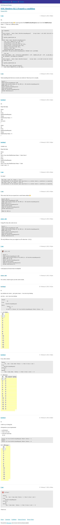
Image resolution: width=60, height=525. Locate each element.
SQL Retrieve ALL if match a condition (18, 8)
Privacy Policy (30, 519)
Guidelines (13, 519)
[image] (9, 393)
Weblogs (15, 1)
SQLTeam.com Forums (6, 5)
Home (2, 519)
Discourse (9, 523)
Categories (7, 519)
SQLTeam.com (6, 1)
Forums (21, 1)
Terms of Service (22, 519)
